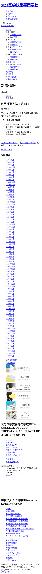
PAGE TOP (5, 572)
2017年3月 (10, 321)
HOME (8, 30)
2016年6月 (10, 341)
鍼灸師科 (14, 37)
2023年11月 (10, 202)
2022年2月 (10, 237)
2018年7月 (10, 299)
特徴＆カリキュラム (14, 447)
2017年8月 (10, 311)
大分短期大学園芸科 (14, 516)
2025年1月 (10, 180)
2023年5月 (10, 217)
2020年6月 (10, 276)
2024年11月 (10, 182)
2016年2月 (10, 346)
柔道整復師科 (15, 35)
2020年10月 (10, 269)
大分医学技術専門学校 (19, 5)
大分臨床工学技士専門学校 (17, 524)
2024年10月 (10, 185)
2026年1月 (10, 165)
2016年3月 (10, 343)
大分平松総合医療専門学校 (17, 519)
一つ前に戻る (6, 150)
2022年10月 (10, 227)
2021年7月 (10, 252)
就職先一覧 (10, 62)
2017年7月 (10, 314)
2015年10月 (10, 353)
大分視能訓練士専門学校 (16, 526)
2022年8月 (10, 229)
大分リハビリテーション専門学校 (20, 529)
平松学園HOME (7, 26)
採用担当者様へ (12, 19)
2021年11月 (10, 242)
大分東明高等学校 (13, 514)
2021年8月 (10, 249)
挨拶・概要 (10, 442)
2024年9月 (10, 187)
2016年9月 (10, 336)
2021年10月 (10, 244)
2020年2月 (10, 281)
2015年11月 (10, 351)
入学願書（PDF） (28, 143)
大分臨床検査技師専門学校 (17, 521)
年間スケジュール (13, 455)
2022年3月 (10, 234)
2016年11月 (10, 331)
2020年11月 (10, 267)
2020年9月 (10, 271)
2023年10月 (10, 204)
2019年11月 (10, 286)
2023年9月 (10, 207)
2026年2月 (10, 162)
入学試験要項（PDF (9, 143)
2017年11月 (10, 309)
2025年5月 (10, 172)
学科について (11, 445)
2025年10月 (10, 167)
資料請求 (9, 14)
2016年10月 (10, 333)
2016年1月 (10, 348)
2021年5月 (10, 257)
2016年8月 (10, 338)
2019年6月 (10, 291)
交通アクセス (11, 550)
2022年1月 (10, 239)
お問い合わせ (11, 16)
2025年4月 (10, 175)
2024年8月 (10, 190)
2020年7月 (10, 274)
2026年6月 (10, 160)
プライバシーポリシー (15, 553)
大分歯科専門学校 (13, 534)
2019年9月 (10, 289)
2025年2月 (10, 177)
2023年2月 (10, 222)
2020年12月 (10, 264)
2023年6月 (10, 214)
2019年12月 (10, 284)
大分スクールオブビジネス (17, 536)
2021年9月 (10, 247)
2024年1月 (10, 200)
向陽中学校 (10, 511)
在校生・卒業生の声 (14, 450)
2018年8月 (10, 296)
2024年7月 (10, 192)
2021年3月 (10, 262)
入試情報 (9, 11)
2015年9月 (10, 356)
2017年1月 (10, 326)
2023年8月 (10, 209)
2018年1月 (10, 306)
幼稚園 (8, 509)
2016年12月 (10, 329)
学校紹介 (9, 545)
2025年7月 (10, 170)
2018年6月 (10, 301)
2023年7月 (10, 212)
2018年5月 (10, 304)
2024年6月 (10, 195)
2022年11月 (10, 224)
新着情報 (9, 459)
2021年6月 (10, 254)
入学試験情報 (11, 548)
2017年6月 (10, 316)
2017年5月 (10, 319)
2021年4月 (10, 259)
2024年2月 (10, 197)
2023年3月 (10, 219)
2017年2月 (10, 324)
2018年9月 (10, 294)
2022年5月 (10, 232)
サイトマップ (11, 555)
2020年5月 (10, 279)
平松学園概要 (11, 543)
